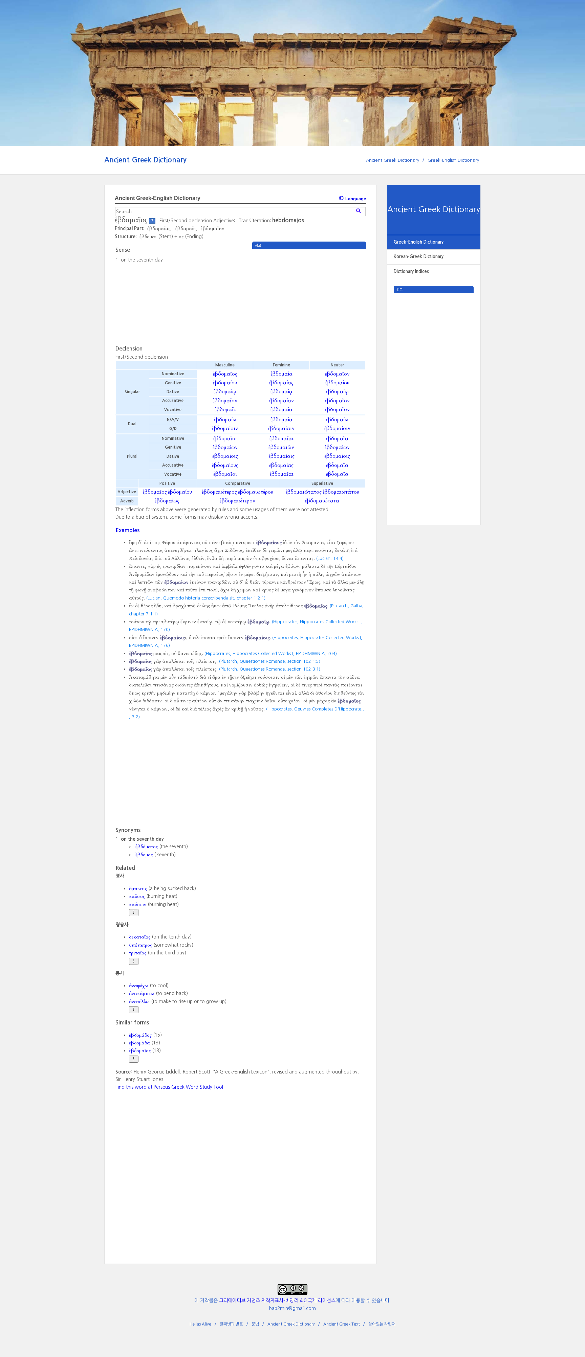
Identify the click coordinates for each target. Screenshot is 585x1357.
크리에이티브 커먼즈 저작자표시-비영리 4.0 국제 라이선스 (277, 1300)
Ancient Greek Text (341, 1324)
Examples (127, 530)
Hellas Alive (200, 1324)
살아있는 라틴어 (381, 1324)
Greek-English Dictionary (453, 160)
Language (355, 198)
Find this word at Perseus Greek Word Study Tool (169, 1087)
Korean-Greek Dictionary (418, 256)
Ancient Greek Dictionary (145, 159)
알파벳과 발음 (231, 1324)
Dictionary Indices (411, 271)
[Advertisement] (434, 394)
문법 (255, 1324)
